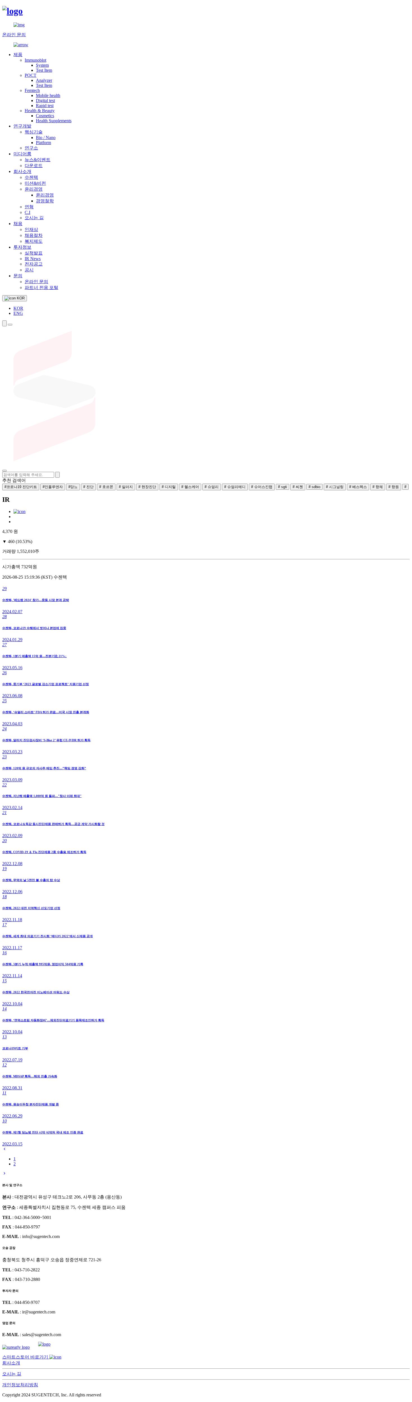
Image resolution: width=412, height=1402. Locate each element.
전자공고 (34, 264)
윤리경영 (34, 189)
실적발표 (34, 253)
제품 (17, 54)
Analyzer (44, 80)
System (42, 65)
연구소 (31, 147)
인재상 (31, 229)
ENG (18, 313)
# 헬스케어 (190, 487)
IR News (33, 258)
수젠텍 (31, 177)
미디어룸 (22, 153)
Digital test (45, 100)
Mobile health (48, 95)
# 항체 (377, 487)
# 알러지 (126, 487)
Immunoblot (35, 60)
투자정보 (22, 247)
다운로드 (34, 165)
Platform (43, 142)
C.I (27, 212)
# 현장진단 (147, 487)
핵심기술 (34, 132)
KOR (18, 308)
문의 (17, 275)
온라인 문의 (36, 281)
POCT (30, 75)
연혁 (29, 206)
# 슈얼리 (212, 487)
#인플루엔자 (53, 487)
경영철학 (45, 200)
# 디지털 (169, 487)
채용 (17, 223)
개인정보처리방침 (20, 1384)
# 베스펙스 (358, 487)
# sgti (282, 487)
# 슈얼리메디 (235, 487)
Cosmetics (45, 115)
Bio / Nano (45, 137)
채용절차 (34, 235)
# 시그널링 (335, 487)
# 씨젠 (298, 487)
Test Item (44, 70)
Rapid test (45, 105)
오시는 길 (34, 217)
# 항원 (393, 487)
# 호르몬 (106, 487)
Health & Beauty (40, 110)
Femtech (32, 90)
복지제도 (34, 241)
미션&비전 (35, 183)
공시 (29, 269)
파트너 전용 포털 (41, 287)
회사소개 (22, 171)
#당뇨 (73, 487)
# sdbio (314, 487)
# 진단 (88, 487)
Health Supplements (53, 120)
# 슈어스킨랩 (261, 487)
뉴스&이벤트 (37, 159)
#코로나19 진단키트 (20, 487)
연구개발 (22, 126)
